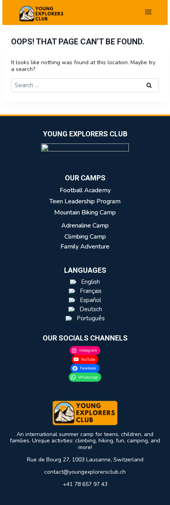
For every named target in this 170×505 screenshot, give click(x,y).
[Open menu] (148, 12)
